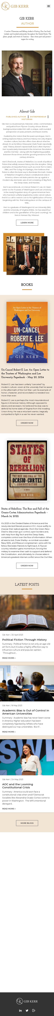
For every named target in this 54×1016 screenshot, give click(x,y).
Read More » (8, 658)
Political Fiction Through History (24, 639)
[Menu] (48, 6)
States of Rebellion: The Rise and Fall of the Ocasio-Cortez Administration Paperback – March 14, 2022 (25, 513)
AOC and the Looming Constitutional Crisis (17, 786)
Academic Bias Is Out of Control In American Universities (25, 712)
